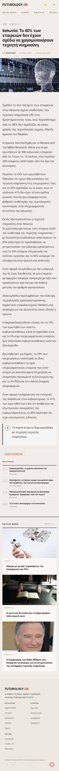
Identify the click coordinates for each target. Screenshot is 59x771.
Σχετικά (34, 708)
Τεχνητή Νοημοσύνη (13, 454)
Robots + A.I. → (51, 524)
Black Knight (10, 53)
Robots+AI (39, 13)
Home (4, 24)
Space (7, 728)
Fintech (8, 723)
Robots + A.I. (15, 24)
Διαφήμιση (35, 718)
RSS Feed (9, 749)
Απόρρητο (35, 723)
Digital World (9, 13)
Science (25, 13)
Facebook (9, 739)
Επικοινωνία (36, 713)
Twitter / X (9, 744)
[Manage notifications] (51, 764)
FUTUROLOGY (15, 5)
